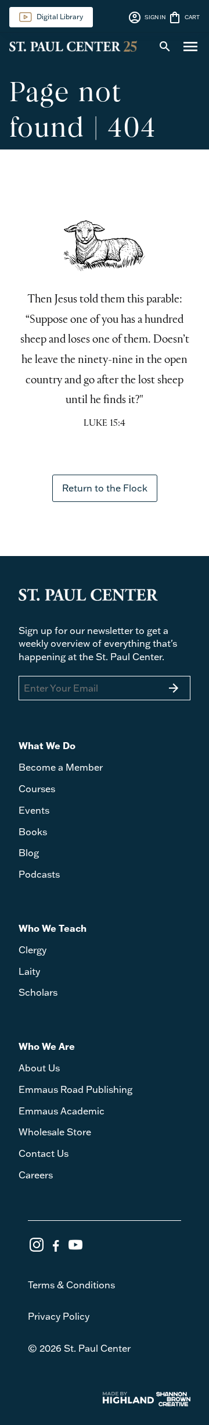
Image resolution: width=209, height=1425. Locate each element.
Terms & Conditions (71, 1285)
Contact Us (44, 1153)
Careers (36, 1175)
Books (33, 832)
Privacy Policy (58, 1316)
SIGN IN (146, 17)
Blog (29, 852)
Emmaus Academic (62, 1111)
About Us (39, 1068)
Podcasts (39, 874)
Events (34, 810)
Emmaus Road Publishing (75, 1089)
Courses (37, 789)
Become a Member (61, 767)
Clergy (32, 950)
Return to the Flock (104, 488)
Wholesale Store (55, 1132)
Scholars (38, 992)
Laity (29, 971)
